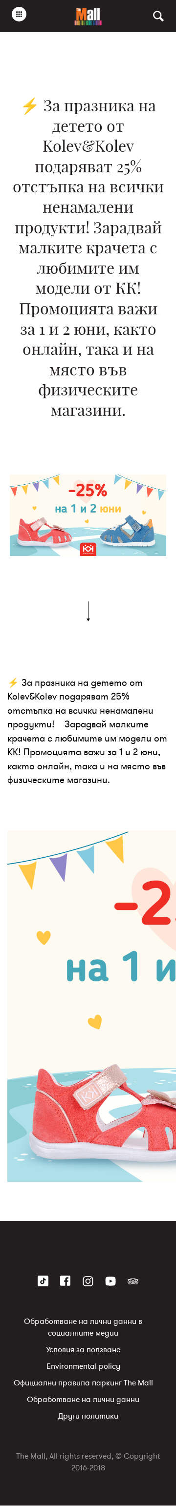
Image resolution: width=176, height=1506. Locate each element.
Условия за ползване (83, 1350)
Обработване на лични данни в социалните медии (83, 1328)
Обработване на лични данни (83, 1400)
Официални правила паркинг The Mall (83, 1383)
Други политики (88, 1416)
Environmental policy (83, 1367)
